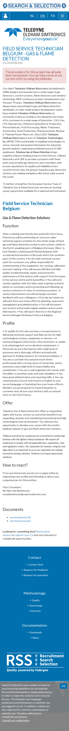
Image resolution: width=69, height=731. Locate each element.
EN (42, 16)
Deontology (35, 605)
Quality (36, 600)
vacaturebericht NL (20, 517)
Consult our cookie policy (16, 720)
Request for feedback (36, 569)
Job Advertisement (20, 520)
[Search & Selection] (34, 5)
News (36, 637)
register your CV (24, 535)
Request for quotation (35, 575)
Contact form (35, 564)
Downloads (36, 632)
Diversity (36, 610)
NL (32, 16)
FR (53, 16)
